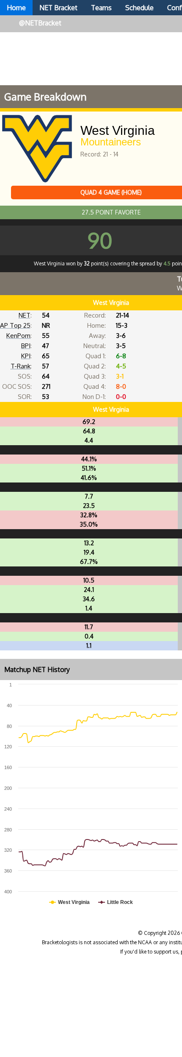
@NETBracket (40, 23)
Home (16, 7)
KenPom (18, 336)
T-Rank (20, 366)
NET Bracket (58, 7)
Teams (101, 7)
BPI (25, 346)
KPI (25, 356)
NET (24, 315)
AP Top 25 (15, 325)
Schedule (139, 7)
